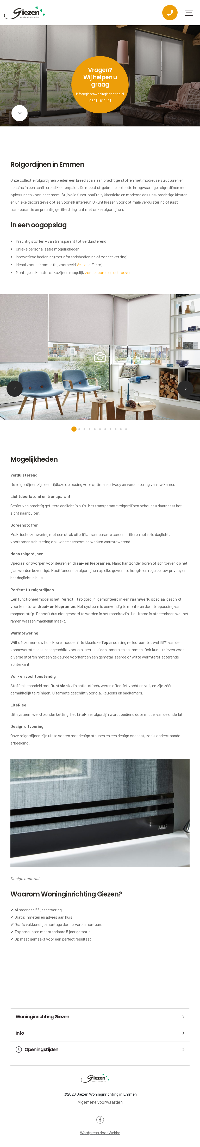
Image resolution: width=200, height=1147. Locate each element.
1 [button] (74, 429)
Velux (81, 264)
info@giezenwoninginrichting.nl (100, 93)
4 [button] (89, 429)
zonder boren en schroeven (108, 272)
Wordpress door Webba (100, 1132)
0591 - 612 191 (100, 100)
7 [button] (105, 429)
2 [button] (79, 429)
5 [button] (94, 429)
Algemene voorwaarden (100, 1102)
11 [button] (126, 429)
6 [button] (100, 429)
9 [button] (115, 429)
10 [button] (120, 429)
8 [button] (110, 429)
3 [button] (84, 429)
